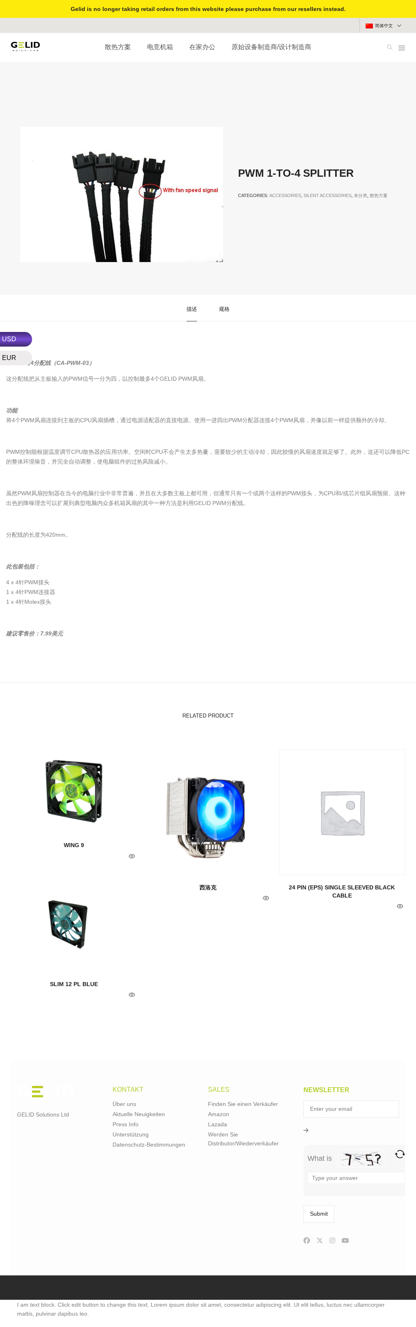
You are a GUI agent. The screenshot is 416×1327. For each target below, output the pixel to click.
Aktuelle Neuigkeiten (139, 1114)
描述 (191, 309)
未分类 (360, 195)
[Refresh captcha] (400, 1154)
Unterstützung (131, 1134)
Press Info (126, 1124)
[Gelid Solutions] (25, 48)
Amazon (218, 1114)
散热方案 (379, 195)
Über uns (124, 1104)
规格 (224, 309)
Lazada (217, 1124)
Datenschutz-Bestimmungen (149, 1144)
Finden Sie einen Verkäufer (243, 1104)
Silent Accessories (327, 195)
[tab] (191, 308)
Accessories (285, 195)
